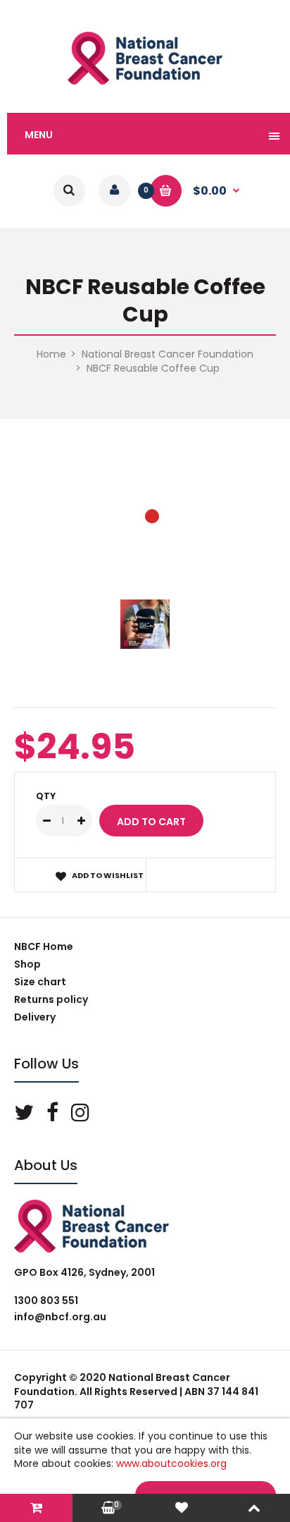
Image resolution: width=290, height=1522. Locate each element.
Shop (27, 964)
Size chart (40, 982)
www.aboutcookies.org (171, 1463)
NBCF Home (43, 946)
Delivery (35, 1017)
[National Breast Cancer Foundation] (145, 81)
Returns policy (51, 999)
